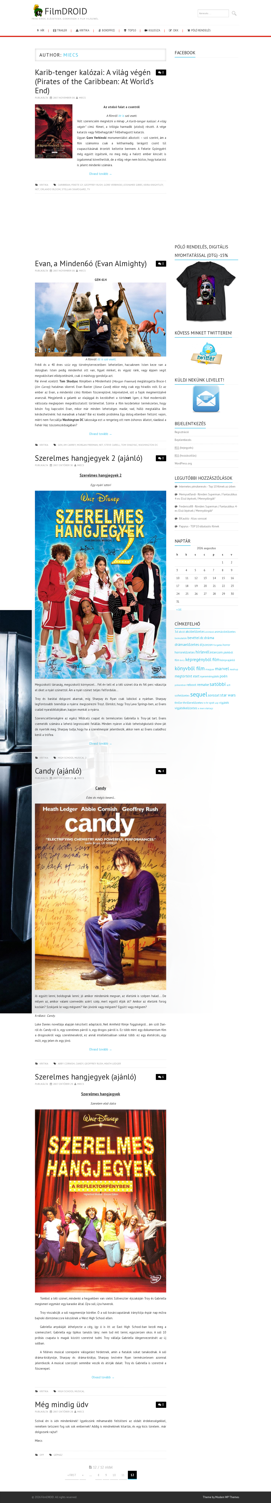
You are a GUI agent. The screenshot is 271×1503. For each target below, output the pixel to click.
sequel (198, 694)
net (37, 189)
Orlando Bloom (50, 189)
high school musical (71, 1391)
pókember (180, 685)
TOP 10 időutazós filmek (204, 526)
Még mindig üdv (61, 1404)
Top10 (131, 30)
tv (88, 189)
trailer (61, 30)
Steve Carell (112, 444)
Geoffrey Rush (93, 184)
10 (114, 1475)
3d (176, 632)
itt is (121, 116)
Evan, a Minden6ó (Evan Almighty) (91, 263)
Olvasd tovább (100, 174)
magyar (209, 669)
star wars (228, 695)
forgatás (217, 644)
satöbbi (218, 684)
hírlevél (202, 652)
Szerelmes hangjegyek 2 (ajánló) (88, 458)
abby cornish (66, 1063)
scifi (228, 685)
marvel (222, 668)
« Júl (178, 609)
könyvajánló (227, 660)
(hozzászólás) (185, 455)
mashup (234, 669)
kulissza (154, 30)
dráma (209, 637)
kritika (84, 30)
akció (182, 631)
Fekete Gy (77, 184)
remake (203, 684)
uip (216, 702)
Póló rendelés (201, 30)
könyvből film (190, 668)
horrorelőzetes (185, 652)
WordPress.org (183, 463)
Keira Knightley (153, 184)
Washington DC (148, 444)
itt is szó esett (106, 359)
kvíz (182, 660)
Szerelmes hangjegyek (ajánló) (85, 1077)
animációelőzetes (225, 632)
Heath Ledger (112, 1063)
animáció (209, 631)
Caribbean (64, 184)
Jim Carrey (70, 444)
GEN (60, 444)
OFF (42, 1454)
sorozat (214, 695)
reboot (191, 685)
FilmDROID (65, 11)
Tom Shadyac (129, 444)
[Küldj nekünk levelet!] (206, 399)
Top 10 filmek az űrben (221, 486)
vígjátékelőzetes (186, 708)
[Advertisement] (100, 227)
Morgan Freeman (87, 444)
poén (223, 676)
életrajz (209, 708)
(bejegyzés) (184, 448)
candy (79, 1063)
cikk (175, 30)
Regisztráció (182, 432)
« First (72, 1475)
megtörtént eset (187, 676)
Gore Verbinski (113, 184)
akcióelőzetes (195, 631)
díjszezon (206, 644)
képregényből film (202, 659)
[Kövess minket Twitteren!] (206, 353)
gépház (58, 1454)
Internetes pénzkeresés (192, 486)
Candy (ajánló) (58, 771)
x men (201, 708)
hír (42, 30)
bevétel (193, 637)
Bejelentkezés (183, 440)
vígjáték (224, 703)
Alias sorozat (199, 518)
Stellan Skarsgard (74, 189)
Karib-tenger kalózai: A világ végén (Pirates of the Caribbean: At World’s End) (94, 81)
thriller (179, 703)
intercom (216, 652)
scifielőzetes (182, 695)
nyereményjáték (209, 676)
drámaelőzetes (187, 644)
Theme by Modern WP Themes (221, 1497)
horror (226, 645)
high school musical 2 (72, 757)
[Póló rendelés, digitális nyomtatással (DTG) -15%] (206, 291)
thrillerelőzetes (193, 703)
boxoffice (108, 30)
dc (201, 637)
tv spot (210, 703)
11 (123, 1475)
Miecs (71, 55)
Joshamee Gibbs (132, 184)
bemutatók (181, 638)
